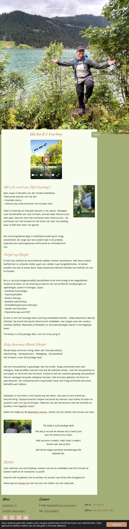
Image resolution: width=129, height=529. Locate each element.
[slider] (33, 174)
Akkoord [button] (117, 524)
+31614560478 (51, 510)
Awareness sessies (37, 411)
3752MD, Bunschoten (13, 510)
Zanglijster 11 (9, 505)
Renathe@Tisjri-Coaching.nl (61, 505)
